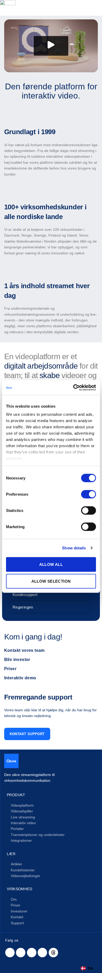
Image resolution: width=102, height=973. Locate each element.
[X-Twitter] (31, 952)
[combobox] (87, 968)
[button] (51, 46)
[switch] (88, 494)
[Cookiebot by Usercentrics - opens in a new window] (73, 387)
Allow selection (51, 581)
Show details (74, 548)
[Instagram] (42, 952)
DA (90, 968)
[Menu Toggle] (94, 8)
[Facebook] (20, 952)
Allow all (51, 564)
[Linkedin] (10, 952)
